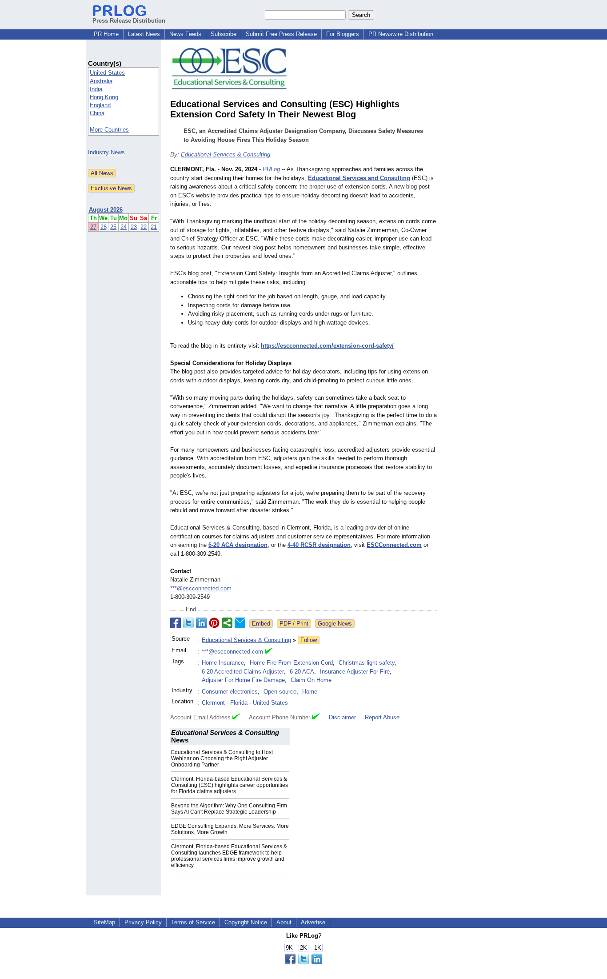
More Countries (109, 129)
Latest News (144, 34)
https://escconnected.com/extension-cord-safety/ (327, 345)
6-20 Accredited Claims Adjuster (243, 671)
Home (309, 691)
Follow (308, 640)
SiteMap (104, 922)
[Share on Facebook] (175, 623)
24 (123, 227)
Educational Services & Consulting (225, 154)
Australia (101, 81)
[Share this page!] (303, 962)
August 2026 (106, 209)
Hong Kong (104, 97)
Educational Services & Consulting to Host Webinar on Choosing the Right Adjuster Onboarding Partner (222, 758)
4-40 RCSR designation (319, 545)
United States (107, 72)
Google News (335, 623)
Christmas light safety (367, 662)
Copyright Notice (245, 922)
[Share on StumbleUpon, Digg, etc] (227, 623)
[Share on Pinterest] (214, 623)
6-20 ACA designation (238, 545)
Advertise (313, 922)
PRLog (271, 169)
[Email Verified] (269, 651)
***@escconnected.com (201, 588)
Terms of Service (193, 922)
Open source (280, 691)
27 (93, 227)
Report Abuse (382, 717)
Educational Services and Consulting (359, 178)
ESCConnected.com (394, 545)
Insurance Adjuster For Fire (355, 671)
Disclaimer (342, 717)
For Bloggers (342, 34)
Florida (239, 702)
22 (143, 227)
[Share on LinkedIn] (201, 623)
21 (154, 227)
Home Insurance (223, 662)
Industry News (106, 152)
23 (134, 227)
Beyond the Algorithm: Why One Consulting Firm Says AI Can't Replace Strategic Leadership (229, 808)
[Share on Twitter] (188, 623)
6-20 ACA (302, 671)
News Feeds (185, 34)
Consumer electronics (230, 691)
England (100, 105)
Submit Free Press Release (281, 34)
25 (113, 227)
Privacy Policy (143, 922)
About (284, 922)
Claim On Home (311, 680)
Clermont (213, 702)
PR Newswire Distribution (400, 34)
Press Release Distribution (128, 20)
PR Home (106, 34)
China (97, 113)
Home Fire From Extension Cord (291, 662)
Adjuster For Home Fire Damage (243, 680)
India (96, 89)
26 (103, 227)
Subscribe (223, 34)
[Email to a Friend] (240, 623)
